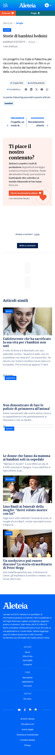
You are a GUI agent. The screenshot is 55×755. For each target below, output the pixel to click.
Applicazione (27, 681)
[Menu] (9, 5)
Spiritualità (27, 660)
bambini (9, 103)
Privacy (27, 745)
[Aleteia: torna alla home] (27, 5)
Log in (37, 234)
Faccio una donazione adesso (24, 193)
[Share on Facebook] (26, 89)
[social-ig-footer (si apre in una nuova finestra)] (36, 709)
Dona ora (6, 13)
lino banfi (10, 479)
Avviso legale (27, 729)
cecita (8, 533)
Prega (33, 13)
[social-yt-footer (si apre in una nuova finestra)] (19, 709)
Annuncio (27, 685)
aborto (9, 311)
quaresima (10, 378)
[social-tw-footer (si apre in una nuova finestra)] (30, 709)
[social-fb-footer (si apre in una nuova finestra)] (24, 709)
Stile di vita (7, 23)
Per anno (27, 699)
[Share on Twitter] (36, 89)
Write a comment (27, 245)
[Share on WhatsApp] (47, 89)
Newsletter (27, 677)
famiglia (19, 23)
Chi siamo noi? (27, 724)
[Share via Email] (42, 89)
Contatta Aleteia (27, 740)
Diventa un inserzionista (27, 734)
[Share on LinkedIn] (31, 89)
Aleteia (31, 41)
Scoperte (27, 664)
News (27, 652)
